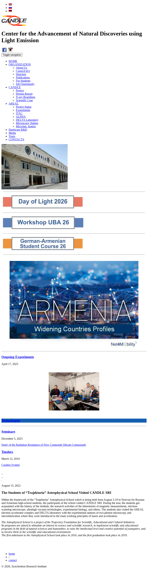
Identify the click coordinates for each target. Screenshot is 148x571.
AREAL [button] (14, 103)
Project (20, 90)
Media (12, 132)
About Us (21, 67)
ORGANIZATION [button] (20, 64)
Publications (23, 77)
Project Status (23, 106)
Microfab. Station (26, 126)
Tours (12, 136)
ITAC (19, 113)
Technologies (10, 420)
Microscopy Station (27, 123)
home (12, 553)
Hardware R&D (18, 129)
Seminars (8, 431)
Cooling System (10, 464)
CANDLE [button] (15, 87)
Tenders (7, 452)
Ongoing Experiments (17, 357)
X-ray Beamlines (25, 97)
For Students (23, 80)
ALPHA (21, 116)
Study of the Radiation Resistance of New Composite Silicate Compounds (43, 444)
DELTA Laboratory (27, 119)
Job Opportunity (25, 84)
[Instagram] (10, 51)
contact (13, 560)
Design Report (24, 93)
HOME (13, 61)
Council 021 (23, 70)
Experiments (23, 110)
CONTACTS (16, 139)
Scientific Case (24, 100)
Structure (21, 74)
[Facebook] (4, 51)
